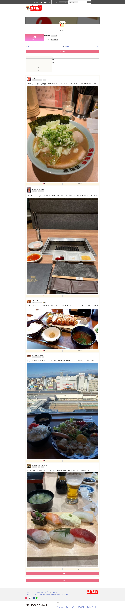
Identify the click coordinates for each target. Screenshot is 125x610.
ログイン (41, 2)
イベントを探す (46, 591)
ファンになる (62, 51)
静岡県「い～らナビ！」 (91, 606)
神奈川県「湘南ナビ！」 (81, 606)
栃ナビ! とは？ (93, 594)
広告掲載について (29, 594)
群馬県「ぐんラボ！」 (60, 606)
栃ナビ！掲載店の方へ (40, 594)
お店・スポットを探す (37, 591)
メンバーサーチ (55, 2)
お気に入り (37, 73)
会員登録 (36, 2)
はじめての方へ (47, 2)
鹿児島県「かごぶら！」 (70, 607)
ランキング (88, 73)
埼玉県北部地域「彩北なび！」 (81, 608)
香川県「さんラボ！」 (70, 606)
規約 (42, 592)
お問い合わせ (47, 592)
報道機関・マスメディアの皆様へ (53, 594)
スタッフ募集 (65, 594)
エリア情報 (53, 591)
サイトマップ (54, 592)
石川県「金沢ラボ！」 (60, 607)
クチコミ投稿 (63, 2)
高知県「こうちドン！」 (91, 607)
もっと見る (62, 573)
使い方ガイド (28, 592)
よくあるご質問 (36, 592)
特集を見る (28, 591)
